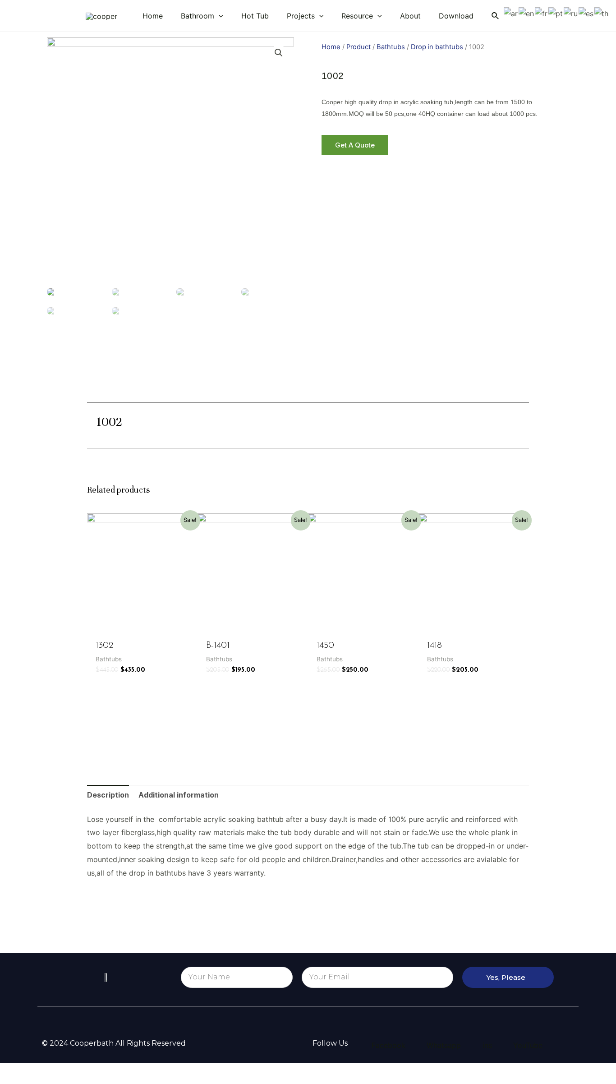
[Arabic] (511, 13)
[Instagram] (387, 423)
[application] (218, 16)
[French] (541, 13)
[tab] (108, 795)
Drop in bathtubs (437, 47)
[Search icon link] (496, 16)
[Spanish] (586, 13)
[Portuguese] (556, 13)
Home (331, 47)
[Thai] (601, 13)
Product (358, 47)
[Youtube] (360, 423)
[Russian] (571, 13)
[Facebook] (333, 423)
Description (108, 794)
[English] (527, 13)
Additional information (178, 794)
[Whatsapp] (414, 423)
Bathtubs (391, 47)
